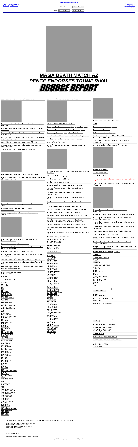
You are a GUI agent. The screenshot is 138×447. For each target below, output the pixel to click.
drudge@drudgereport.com (27, 423)
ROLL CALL (5, 374)
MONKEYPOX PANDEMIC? (100, 170)
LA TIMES (4, 342)
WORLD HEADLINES (7, 273)
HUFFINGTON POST (7, 334)
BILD (3, 290)
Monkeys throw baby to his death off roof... (18, 251)
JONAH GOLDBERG (52, 288)
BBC (2, 289)
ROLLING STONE (6, 375)
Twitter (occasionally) (29, 426)
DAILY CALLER (6, 314)
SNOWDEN (50, 324)
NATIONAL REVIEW (7, 349)
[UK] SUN (4, 400)
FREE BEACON (5, 328)
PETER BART (51, 265)
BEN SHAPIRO (51, 319)
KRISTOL (50, 297)
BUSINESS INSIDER (7, 298)
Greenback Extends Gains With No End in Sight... (66, 130)
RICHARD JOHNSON (53, 295)
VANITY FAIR (5, 406)
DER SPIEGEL (5, 317)
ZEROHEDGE (5, 415)
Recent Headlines (130, 4)
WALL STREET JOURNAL (9, 409)
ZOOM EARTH (109, 298)
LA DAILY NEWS (6, 340)
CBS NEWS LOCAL (7, 302)
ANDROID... (97, 255)
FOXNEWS (4, 325)
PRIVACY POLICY (98, 346)
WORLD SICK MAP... (54, 252)
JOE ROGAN (50, 315)
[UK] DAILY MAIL (7, 389)
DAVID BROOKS (52, 268)
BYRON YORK (51, 333)
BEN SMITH (50, 321)
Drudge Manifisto (23, 425)
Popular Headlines (130, 6)
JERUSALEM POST (7, 339)
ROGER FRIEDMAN (52, 282)
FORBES (3, 324)
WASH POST (5, 412)
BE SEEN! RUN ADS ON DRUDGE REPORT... (107, 340)
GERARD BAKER (52, 260)
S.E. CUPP (50, 275)
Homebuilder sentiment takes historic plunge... (65, 139)
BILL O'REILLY (52, 309)
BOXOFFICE (5, 276)
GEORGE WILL (51, 332)
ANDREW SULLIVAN (53, 326)
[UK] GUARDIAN (6, 395)
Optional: (56, 10)
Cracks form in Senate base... (59, 182)
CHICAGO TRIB (6, 307)
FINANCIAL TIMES (7, 322)
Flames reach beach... (101, 130)
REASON (3, 372)
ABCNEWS (4, 283)
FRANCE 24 (5, 327)
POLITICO (4, 368)
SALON (3, 377)
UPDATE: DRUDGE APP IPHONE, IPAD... (106, 252)
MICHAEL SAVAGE (52, 318)
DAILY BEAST (5, 313)
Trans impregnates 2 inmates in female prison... (112, 231)
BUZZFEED (4, 299)
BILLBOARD (5, 292)
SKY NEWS (4, 380)
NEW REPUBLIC (6, 352)
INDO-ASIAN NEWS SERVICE (102, 265)
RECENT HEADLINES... (100, 295)
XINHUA (95, 282)
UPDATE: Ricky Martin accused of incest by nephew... (67, 209)
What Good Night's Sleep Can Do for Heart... (110, 145)
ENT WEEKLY (5, 320)
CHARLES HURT (52, 294)
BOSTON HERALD (6, 295)
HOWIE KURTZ (51, 300)
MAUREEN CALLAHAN (53, 271)
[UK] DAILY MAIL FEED (9, 390)
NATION (3, 348)
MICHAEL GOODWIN (53, 289)
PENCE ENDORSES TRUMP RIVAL (69, 80)
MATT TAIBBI (51, 329)
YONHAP (95, 285)
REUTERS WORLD (98, 280)
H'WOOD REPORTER (7, 333)
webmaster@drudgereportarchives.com (27, 436)
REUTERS (95, 277)
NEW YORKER (5, 362)
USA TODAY (5, 404)
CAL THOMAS (51, 330)
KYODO (95, 270)
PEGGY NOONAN (52, 306)
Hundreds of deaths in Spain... (105, 127)
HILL (3, 330)
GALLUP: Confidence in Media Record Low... (63, 99)
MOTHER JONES (6, 346)
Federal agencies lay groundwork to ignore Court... (67, 224)
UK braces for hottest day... (104, 133)
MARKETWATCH (5, 343)
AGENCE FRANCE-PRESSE (101, 258)
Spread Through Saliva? (102, 176)
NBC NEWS (4, 351)
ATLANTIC (4, 284)
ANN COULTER (51, 274)
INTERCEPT (5, 337)
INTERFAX (96, 267)
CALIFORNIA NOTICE (100, 343)
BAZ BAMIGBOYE (52, 263)
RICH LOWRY (51, 303)
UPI (94, 284)
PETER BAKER (51, 262)
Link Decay (18, 433)
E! (2, 319)
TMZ (2, 387)
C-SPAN (3, 304)
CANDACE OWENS (52, 307)
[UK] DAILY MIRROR (8, 392)
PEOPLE (3, 366)
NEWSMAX (4, 363)
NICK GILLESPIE (52, 286)
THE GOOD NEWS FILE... (9, 279)
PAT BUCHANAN (52, 269)
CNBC (3, 310)
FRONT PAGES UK (7, 272)
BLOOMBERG (96, 262)
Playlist (20, 427)
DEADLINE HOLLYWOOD (8, 316)
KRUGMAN (50, 298)
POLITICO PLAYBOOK (54, 312)
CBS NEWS (4, 301)
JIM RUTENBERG (52, 316)
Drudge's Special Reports (10, 6)
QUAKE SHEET (97, 300)
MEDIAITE (4, 345)
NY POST (4, 357)
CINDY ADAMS (51, 257)
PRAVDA (95, 274)
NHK (94, 273)
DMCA (12, 433)
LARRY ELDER (51, 280)
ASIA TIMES (5, 286)
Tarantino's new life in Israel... (106, 234)
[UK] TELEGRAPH (7, 401)
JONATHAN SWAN (52, 327)
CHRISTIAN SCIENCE (8, 308)
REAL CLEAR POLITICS (9, 371)
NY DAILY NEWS (6, 355)
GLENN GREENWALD (53, 291)
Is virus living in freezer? (58, 237)
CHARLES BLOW (52, 266)
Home (8, 433)
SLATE (3, 381)
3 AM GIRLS (51, 256)
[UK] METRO (5, 398)
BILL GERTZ (51, 285)
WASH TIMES (5, 413)
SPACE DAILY (5, 384)
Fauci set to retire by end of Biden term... (18, 99)
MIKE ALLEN (51, 259)
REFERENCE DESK (98, 334)
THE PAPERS (17, 272)
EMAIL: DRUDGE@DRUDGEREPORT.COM (105, 337)
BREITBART (5, 296)
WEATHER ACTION (98, 298)
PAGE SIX (50, 310)
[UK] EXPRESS (6, 393)
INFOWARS (4, 336)
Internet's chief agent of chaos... (15, 244)
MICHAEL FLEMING (53, 283)
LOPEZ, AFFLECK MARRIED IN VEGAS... (61, 124)
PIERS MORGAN (52, 304)
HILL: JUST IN (6, 331)
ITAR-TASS (96, 268)
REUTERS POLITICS (99, 279)
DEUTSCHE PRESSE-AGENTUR (102, 264)
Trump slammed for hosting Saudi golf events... (65, 185)
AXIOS (3, 287)
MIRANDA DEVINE (52, 277)
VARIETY (4, 407)
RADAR (3, 369)
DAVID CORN (51, 272)
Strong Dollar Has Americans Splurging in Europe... (67, 127)
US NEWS (4, 403)
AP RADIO (96, 261)
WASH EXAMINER (6, 410)
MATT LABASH (51, 301)
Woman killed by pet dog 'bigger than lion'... (19, 142)
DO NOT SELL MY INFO (100, 344)
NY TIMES (4, 358)
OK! (2, 365)
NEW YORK (4, 354)
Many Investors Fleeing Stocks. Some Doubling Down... (68, 136)
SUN (2, 386)
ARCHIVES (96, 294)
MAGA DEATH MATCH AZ (69, 75)
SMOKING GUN (5, 383)
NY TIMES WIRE (6, 360)
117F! (95, 124)
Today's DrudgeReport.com (11, 4)
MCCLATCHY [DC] (98, 271)
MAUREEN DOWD (52, 278)
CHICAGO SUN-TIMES (8, 305)
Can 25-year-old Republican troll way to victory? (20, 174)
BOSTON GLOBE (6, 293)
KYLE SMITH (51, 323)
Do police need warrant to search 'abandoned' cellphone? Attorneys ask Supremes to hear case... (67, 220)
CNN (2, 311)
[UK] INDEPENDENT (7, 396)
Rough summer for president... (59, 179)
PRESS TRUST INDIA (100, 276)
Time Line (132, 8)
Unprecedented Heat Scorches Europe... (108, 121)
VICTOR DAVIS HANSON (54, 292)
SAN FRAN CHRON (7, 378)
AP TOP (95, 259)
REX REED (50, 313)
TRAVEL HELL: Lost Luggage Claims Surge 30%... (19, 149)
